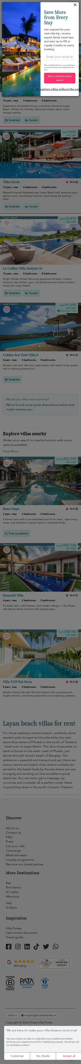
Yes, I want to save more (60, 78)
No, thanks (43, 1056)
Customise (17, 1056)
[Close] (75, 5)
